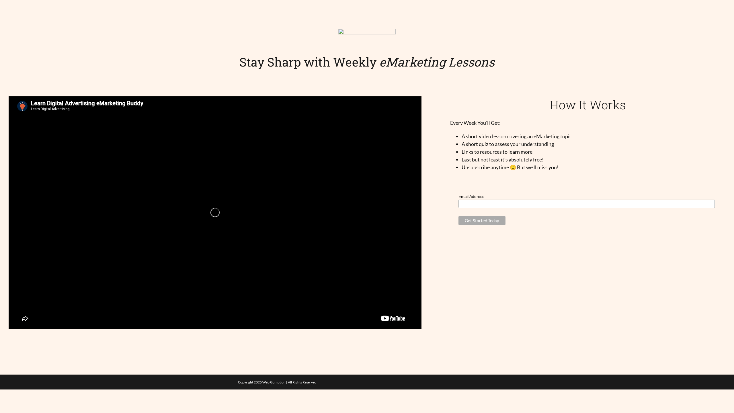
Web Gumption (274, 382)
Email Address (471, 196)
